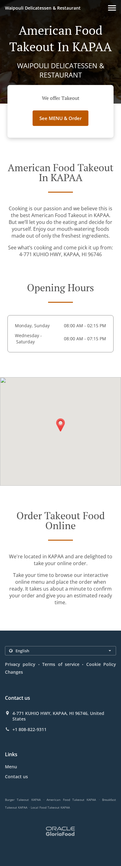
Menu (11, 767)
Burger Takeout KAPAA (23, 799)
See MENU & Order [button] (60, 118)
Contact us (16, 776)
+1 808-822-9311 (29, 729)
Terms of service (60, 664)
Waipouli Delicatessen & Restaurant (43, 8)
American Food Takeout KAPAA (71, 799)
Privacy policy (20, 664)
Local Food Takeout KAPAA (50, 807)
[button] (112, 8)
